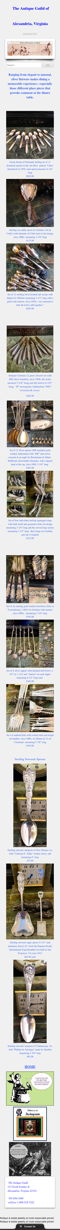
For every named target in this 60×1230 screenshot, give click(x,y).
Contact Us (29, 1226)
